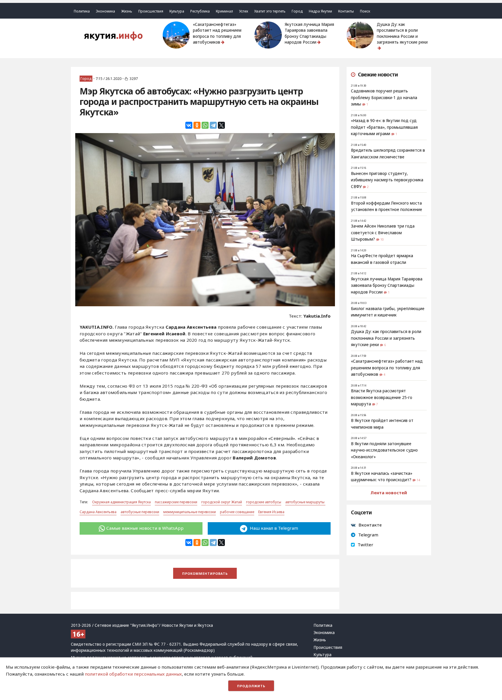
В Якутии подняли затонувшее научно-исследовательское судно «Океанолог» (384, 450)
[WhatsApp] (205, 125)
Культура (176, 11)
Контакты (346, 11)
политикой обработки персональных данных (133, 674)
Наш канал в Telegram (273, 528)
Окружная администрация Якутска (121, 502)
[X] (221, 125)
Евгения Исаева (271, 511)
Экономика (105, 11)
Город (297, 11)
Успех (243, 11)
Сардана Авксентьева (98, 511)
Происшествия (150, 11)
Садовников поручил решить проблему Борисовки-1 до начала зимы (384, 97)
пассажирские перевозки (176, 502)
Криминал (224, 11)
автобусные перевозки (140, 511)
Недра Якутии (320, 11)
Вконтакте (370, 525)
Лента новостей (388, 492)
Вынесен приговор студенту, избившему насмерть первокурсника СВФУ (387, 180)
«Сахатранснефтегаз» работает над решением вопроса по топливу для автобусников (217, 33)
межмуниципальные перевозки (189, 511)
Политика (82, 11)
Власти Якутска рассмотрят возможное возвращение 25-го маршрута (381, 397)
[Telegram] (213, 125)
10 (382, 239)
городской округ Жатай (221, 502)
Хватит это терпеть (270, 11)
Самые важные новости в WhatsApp (145, 528)
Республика (200, 11)
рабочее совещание (237, 511)
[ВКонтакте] (188, 125)
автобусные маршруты (305, 502)
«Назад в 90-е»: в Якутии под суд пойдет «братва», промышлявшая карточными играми (384, 127)
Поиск (365, 11)
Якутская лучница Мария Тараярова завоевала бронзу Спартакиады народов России (309, 33)
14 (418, 480)
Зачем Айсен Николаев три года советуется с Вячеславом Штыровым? (383, 232)
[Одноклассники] (196, 125)
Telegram (368, 535)
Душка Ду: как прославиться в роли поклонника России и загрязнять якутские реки (402, 33)
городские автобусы (263, 502)
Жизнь (126, 11)
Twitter (365, 544)
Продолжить (251, 686)
